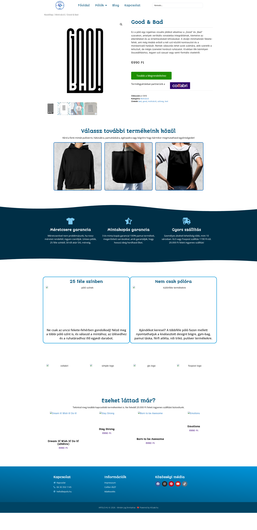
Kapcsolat (132, 5)
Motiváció (60, 14)
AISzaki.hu (154, 507)
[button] (121, 24)
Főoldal (84, 5)
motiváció (152, 101)
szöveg (161, 101)
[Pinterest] (171, 484)
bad (140, 101)
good (145, 101)
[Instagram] (164, 484)
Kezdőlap (48, 14)
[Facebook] (158, 484)
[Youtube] (178, 484)
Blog (115, 5)
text (166, 101)
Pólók (99, 5)
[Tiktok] (184, 484)
